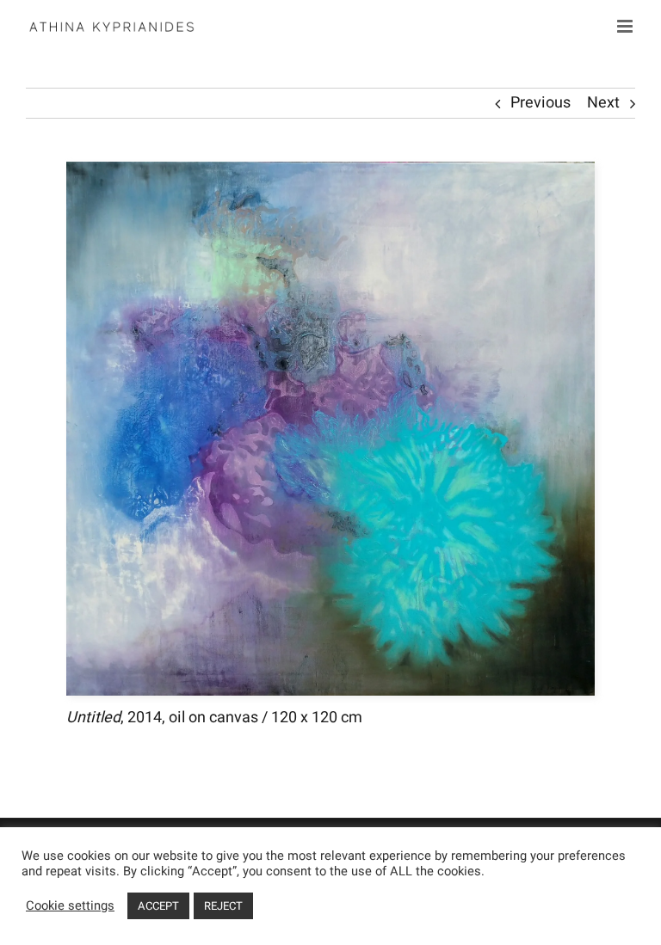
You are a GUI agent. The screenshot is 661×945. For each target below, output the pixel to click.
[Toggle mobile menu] (626, 26)
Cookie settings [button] (70, 906)
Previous (540, 102)
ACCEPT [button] (158, 906)
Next (603, 102)
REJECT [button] (223, 906)
